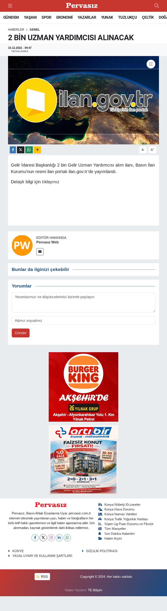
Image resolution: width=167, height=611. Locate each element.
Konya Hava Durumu (119, 509)
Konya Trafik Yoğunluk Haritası (126, 519)
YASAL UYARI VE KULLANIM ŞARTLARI (42, 556)
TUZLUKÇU (127, 17)
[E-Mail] (39, 251)
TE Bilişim (95, 590)
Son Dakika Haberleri (119, 533)
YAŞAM (30, 17)
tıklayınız (50, 181)
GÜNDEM (11, 17)
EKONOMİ (64, 17)
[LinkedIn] (59, 537)
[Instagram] (51, 537)
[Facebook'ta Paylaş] (13, 150)
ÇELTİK (148, 17)
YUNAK (107, 17)
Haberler (16, 29)
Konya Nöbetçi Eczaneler (122, 504)
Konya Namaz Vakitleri (120, 514)
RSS (44, 576)
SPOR (46, 17)
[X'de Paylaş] (20, 150)
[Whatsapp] (67, 537)
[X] (43, 537)
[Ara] (156, 6)
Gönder (21, 333)
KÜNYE (18, 551)
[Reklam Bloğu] (83, 387)
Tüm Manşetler (115, 528)
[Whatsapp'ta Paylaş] (29, 150)
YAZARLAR (87, 17)
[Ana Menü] (10, 6)
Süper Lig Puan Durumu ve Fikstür (129, 524)
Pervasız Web (47, 242)
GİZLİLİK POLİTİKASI (101, 551)
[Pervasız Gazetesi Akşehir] (82, 6)
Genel (35, 29)
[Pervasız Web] (22, 245)
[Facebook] (35, 537)
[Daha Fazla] (37, 150)
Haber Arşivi (113, 538)
